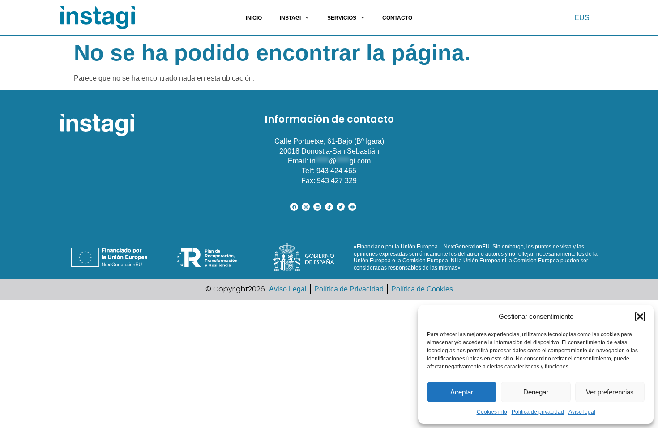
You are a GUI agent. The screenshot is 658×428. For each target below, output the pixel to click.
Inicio (254, 18)
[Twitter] (341, 207)
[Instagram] (306, 207)
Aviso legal (581, 412)
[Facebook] (294, 207)
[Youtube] (352, 207)
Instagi (290, 18)
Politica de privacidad (538, 412)
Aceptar (461, 392)
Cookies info (492, 412)
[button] (640, 316)
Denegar (535, 392)
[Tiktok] (329, 207)
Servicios (341, 18)
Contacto (397, 18)
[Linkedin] (317, 207)
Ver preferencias (610, 392)
